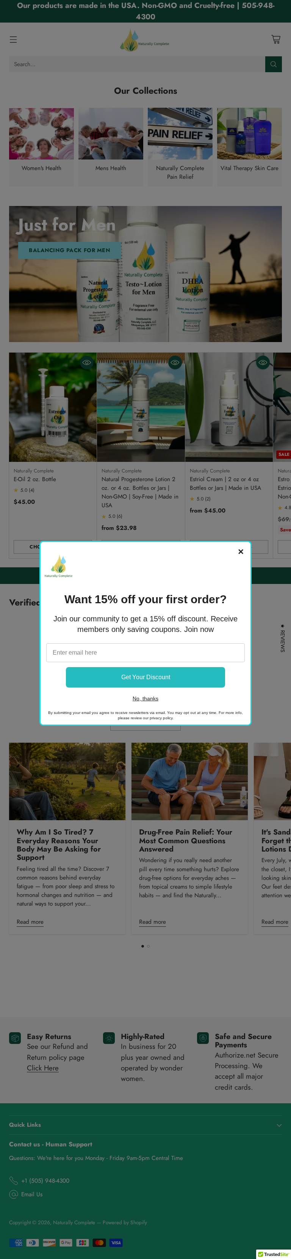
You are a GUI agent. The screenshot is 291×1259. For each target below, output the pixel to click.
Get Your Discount (145, 677)
